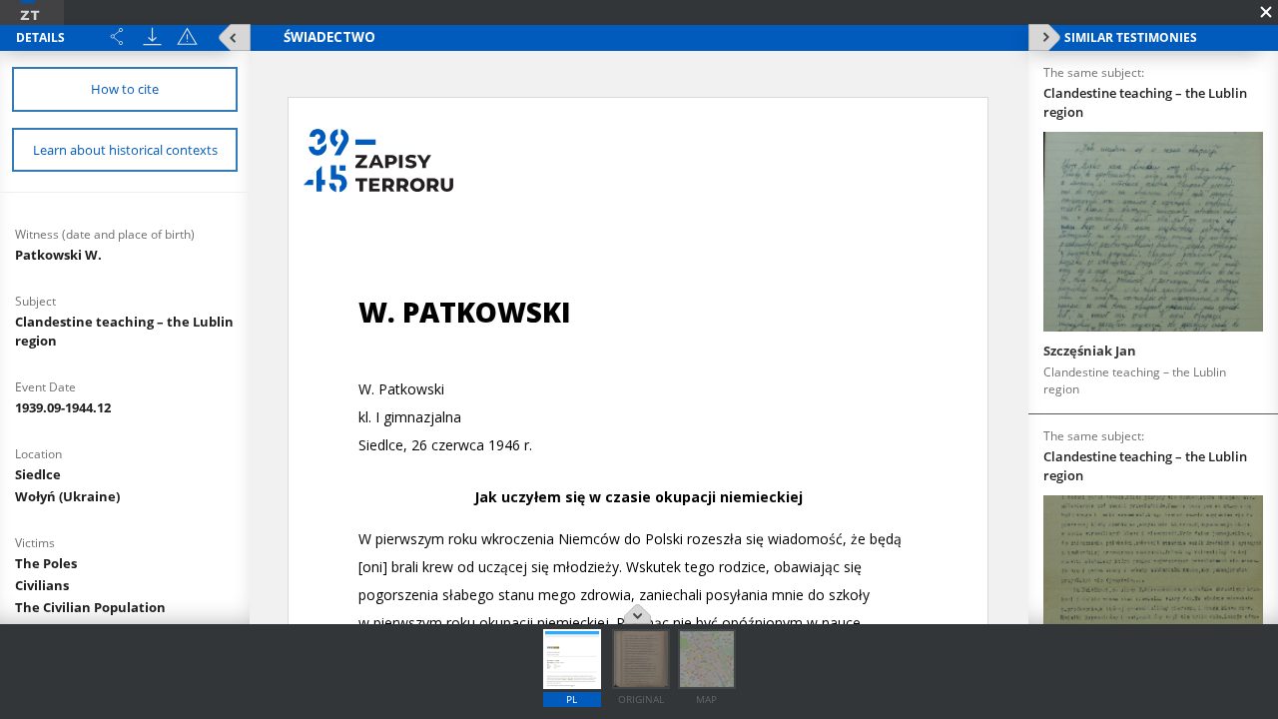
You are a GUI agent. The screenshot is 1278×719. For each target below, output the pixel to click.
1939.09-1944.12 (63, 407)
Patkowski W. (58, 255)
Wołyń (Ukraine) (67, 496)
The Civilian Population (90, 607)
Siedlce (38, 474)
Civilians (42, 585)
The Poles (46, 563)
